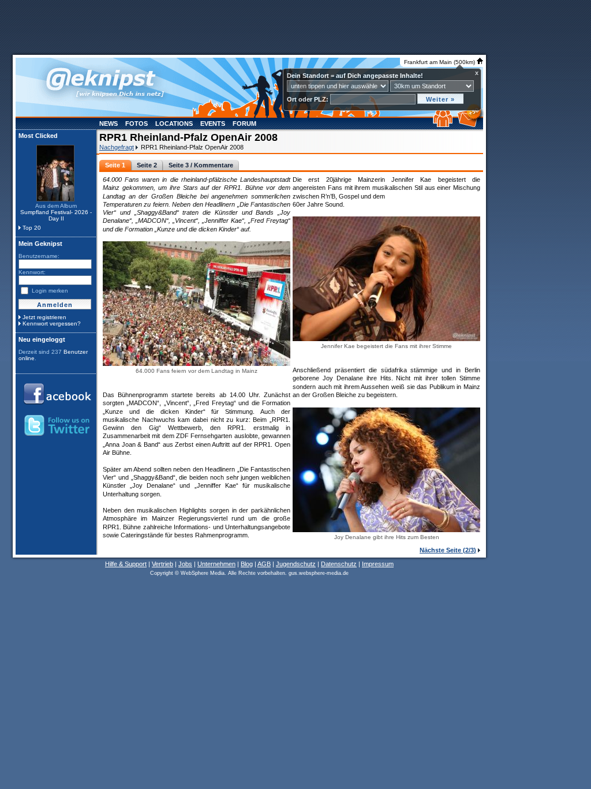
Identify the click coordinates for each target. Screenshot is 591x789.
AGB (264, 563)
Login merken (50, 290)
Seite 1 (115, 165)
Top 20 (32, 228)
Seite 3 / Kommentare (201, 165)
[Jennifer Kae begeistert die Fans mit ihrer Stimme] (386, 340)
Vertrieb (162, 563)
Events (212, 123)
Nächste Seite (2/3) (448, 550)
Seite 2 (147, 165)
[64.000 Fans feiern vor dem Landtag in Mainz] (196, 365)
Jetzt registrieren (44, 317)
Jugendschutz (296, 563)
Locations (174, 123)
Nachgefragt (116, 147)
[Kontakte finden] (444, 124)
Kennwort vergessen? (52, 323)
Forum (244, 123)
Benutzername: (38, 256)
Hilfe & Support (126, 563)
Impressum (378, 563)
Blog (247, 563)
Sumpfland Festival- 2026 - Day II (56, 215)
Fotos (136, 123)
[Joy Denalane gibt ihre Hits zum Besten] (386, 531)
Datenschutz (339, 563)
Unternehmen (216, 563)
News (108, 123)
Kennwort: (32, 272)
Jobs (185, 563)
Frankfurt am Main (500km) (440, 62)
